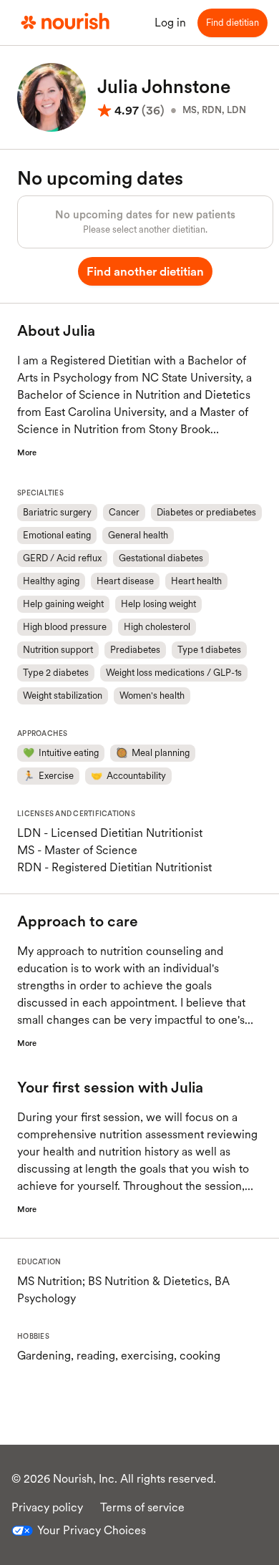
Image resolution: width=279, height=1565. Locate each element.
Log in (170, 22)
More (26, 452)
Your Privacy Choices (91, 1530)
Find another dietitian (145, 271)
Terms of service (142, 1507)
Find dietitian (232, 22)
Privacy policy (47, 1507)
